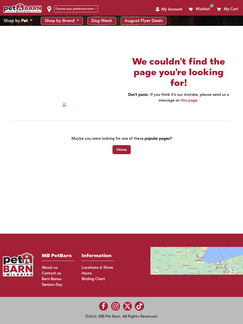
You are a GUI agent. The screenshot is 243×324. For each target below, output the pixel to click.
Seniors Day (52, 284)
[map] (187, 260)
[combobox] (196, 8)
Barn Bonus (51, 279)
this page (189, 110)
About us (50, 267)
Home (122, 160)
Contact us (51, 273)
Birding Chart (93, 279)
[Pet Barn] (18, 264)
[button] (169, 19)
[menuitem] (18, 31)
